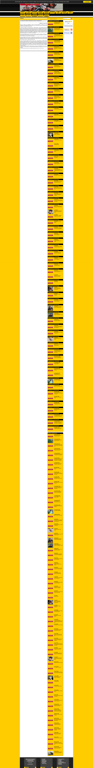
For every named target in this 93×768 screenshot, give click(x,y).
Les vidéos (60, 761)
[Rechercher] (71, 18)
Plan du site (30, 762)
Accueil (29, 764)
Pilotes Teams (44, 760)
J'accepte (87, 1)
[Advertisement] (68, 51)
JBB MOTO (60, 764)
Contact (31, 764)
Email (68, 23)
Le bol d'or (43, 762)
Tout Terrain (60, 759)
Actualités (43, 759)
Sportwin (59, 760)
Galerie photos (44, 761)
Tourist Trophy (44, 763)
